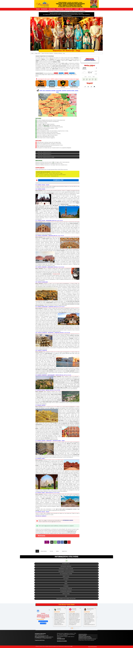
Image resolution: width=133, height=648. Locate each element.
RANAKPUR (51, 332)
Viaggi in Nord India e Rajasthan (47, 53)
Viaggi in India (37, 53)
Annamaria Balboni (90, 608)
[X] (65, 542)
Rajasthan (57, 551)
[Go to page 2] (73, 628)
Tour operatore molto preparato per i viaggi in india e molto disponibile (59, 614)
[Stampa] (51, 542)
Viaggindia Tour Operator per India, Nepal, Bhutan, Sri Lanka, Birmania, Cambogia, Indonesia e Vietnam (43, 616)
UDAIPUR (56, 332)
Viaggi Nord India (64, 551)
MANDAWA (49, 220)
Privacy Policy (81, 640)
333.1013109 (41, 636)
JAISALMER (45, 282)
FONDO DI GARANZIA (82, 635)
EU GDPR (90, 637)
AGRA (63, 440)
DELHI (47, 184)
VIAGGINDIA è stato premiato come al (70, 4)
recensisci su (42, 623)
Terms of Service (88, 640)
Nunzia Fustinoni (60, 608)
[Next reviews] (96, 617)
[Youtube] (94, 86)
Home (32, 53)
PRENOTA (90, 59)
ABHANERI (49, 440)
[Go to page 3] (74, 628)
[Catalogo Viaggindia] (93, 4)
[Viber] (58, 542)
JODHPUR (51, 306)
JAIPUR (47, 390)
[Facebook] (62, 542)
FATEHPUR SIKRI (57, 440)
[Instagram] (88, 86)
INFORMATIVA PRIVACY (83, 637)
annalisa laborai (75, 608)
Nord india (51, 551)
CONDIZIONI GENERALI (83, 634)
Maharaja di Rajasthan (44, 551)
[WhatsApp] (55, 542)
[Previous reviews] (53, 617)
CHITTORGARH (51, 375)
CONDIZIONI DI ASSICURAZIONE (84, 636)
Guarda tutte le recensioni (43, 621)
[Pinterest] (69, 542)
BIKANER (51, 235)
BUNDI (57, 375)
